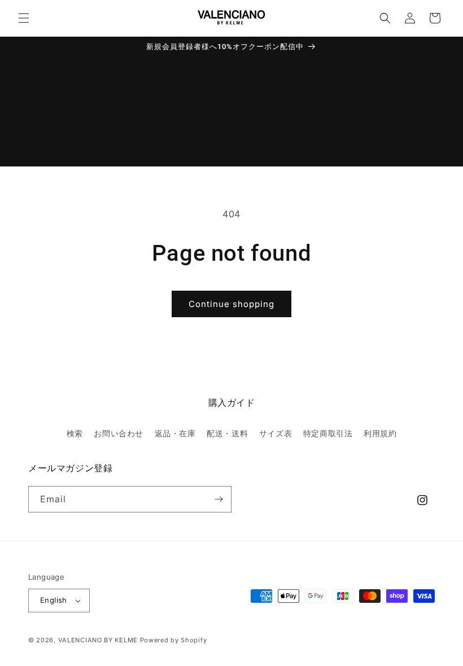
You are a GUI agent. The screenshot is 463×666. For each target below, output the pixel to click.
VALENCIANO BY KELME (98, 640)
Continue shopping (231, 304)
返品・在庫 (175, 433)
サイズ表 (275, 433)
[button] (23, 18)
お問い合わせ (118, 433)
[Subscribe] (218, 499)
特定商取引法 (328, 433)
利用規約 (380, 433)
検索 (75, 433)
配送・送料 (227, 433)
